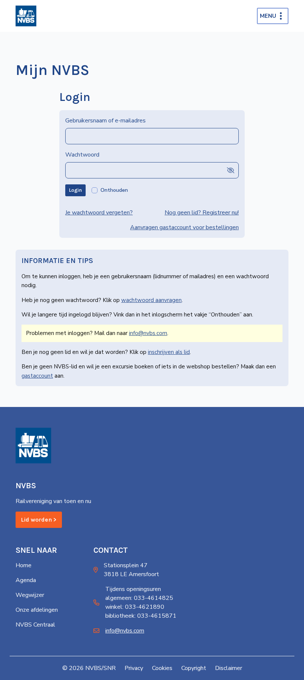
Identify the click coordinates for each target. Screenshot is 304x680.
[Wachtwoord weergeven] (230, 170)
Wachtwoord (82, 155)
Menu (268, 16)
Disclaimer (228, 668)
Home (24, 565)
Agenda (26, 580)
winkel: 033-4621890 (134, 607)
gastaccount (37, 376)
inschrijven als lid (169, 352)
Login (75, 190)
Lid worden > (39, 519)
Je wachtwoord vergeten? (99, 212)
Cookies (162, 668)
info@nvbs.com (148, 333)
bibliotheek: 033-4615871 (140, 616)
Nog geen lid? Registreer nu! (202, 212)
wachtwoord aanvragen (151, 300)
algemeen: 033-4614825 (139, 598)
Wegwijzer (30, 595)
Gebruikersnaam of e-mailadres (105, 120)
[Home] (26, 16)
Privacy (134, 668)
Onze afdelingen (37, 610)
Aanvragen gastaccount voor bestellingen (184, 227)
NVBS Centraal (35, 625)
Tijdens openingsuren (133, 589)
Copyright (193, 668)
